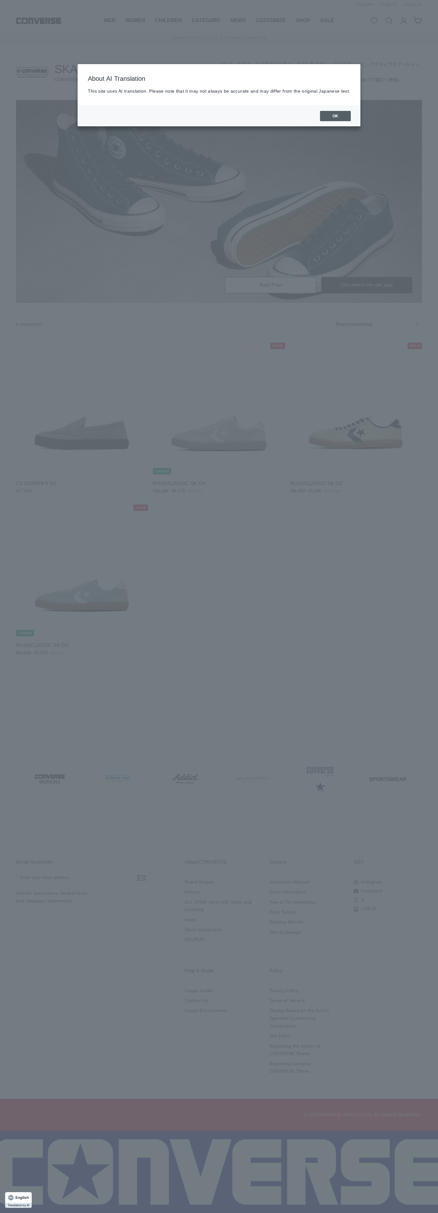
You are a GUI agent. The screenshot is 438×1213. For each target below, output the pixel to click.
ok (336, 116)
